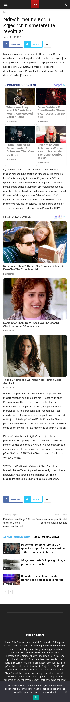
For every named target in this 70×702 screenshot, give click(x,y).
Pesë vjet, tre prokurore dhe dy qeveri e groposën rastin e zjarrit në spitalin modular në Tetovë (43, 548)
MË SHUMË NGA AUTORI (46, 537)
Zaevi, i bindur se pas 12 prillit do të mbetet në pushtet (51, 521)
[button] (65, 4)
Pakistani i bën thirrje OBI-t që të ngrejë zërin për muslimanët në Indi (19, 523)
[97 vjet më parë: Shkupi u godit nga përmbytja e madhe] (11, 564)
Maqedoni (8, 584)
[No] (66, 691)
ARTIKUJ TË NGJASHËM (16, 537)
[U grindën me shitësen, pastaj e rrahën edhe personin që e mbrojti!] (11, 579)
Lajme (6, 12)
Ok (35, 697)
